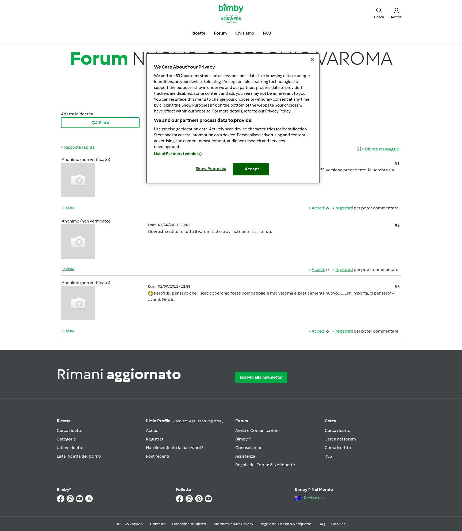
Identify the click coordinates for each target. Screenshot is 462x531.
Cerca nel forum (340, 439)
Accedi (318, 207)
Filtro (104, 122)
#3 (397, 286)
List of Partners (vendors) (178, 153)
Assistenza (245, 456)
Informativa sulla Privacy (233, 524)
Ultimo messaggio (382, 149)
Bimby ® (243, 439)
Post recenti (157, 456)
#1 (397, 163)
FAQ (321, 524)
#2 (397, 225)
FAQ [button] (267, 33)
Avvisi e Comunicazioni (257, 430)
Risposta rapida (79, 147)
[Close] (312, 59)
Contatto (158, 524)
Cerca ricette (69, 430)
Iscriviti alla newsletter (261, 377)
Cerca (330, 420)
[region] (233, 118)
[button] (379, 13)
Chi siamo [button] (244, 33)
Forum (241, 420)
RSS (328, 456)
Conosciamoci (249, 447)
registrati (344, 207)
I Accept (250, 169)
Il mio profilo (184, 420)
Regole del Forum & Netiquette (265, 464)
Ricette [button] (198, 33)
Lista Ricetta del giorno (79, 456)
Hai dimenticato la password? (174, 447)
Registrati (155, 439)
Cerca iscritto (338, 447)
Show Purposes (211, 168)
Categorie (66, 439)
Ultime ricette (70, 447)
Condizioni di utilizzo (189, 524)
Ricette (64, 420)
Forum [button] (220, 33)
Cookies (338, 524)
